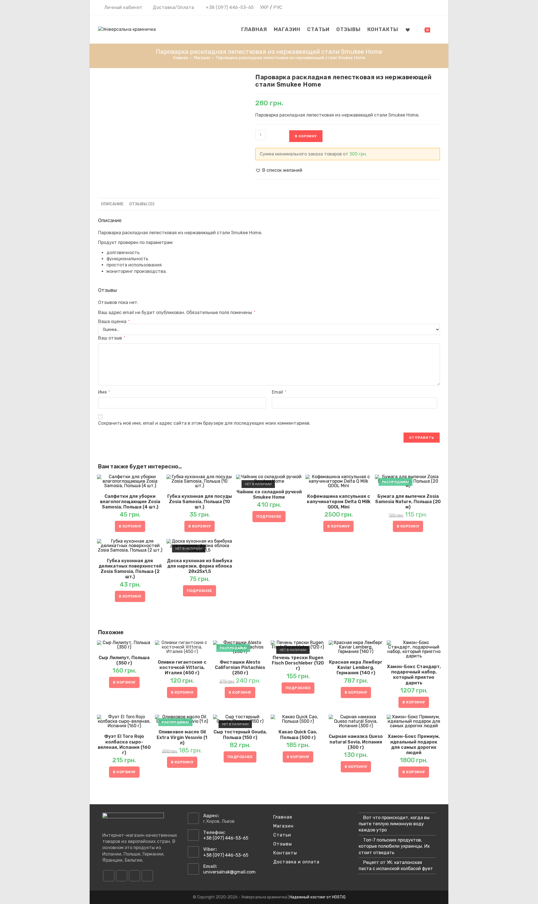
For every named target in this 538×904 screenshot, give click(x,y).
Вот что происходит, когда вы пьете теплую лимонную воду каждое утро (394, 824)
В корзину (306, 136)
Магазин (283, 826)
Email (279, 392)
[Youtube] (134, 875)
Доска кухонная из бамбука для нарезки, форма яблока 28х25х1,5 (199, 566)
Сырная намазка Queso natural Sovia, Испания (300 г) (356, 742)
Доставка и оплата (296, 862)
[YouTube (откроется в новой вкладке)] (429, 8)
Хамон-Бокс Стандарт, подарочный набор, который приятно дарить (414, 674)
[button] (278, 170)
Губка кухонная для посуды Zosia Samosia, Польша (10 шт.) (199, 502)
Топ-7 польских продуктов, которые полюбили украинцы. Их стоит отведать (394, 846)
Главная (282, 817)
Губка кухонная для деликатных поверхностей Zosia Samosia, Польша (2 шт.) (130, 569)
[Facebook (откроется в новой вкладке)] (413, 8)
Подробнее (269, 516)
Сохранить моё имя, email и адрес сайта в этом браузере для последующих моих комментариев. (204, 423)
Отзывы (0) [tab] (141, 204)
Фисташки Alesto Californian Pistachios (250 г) (240, 667)
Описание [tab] (112, 204)
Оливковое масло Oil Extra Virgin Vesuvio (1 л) (182, 737)
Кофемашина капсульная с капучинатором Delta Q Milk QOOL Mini (338, 502)
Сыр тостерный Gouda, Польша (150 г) (240, 734)
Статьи (282, 835)
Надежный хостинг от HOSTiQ (317, 897)
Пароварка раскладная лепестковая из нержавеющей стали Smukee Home (290, 57)
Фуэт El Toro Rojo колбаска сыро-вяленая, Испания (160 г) (124, 744)
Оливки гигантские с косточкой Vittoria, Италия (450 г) (182, 667)
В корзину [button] (130, 526)
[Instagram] (121, 875)
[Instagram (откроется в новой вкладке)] (421, 8)
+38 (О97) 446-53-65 (230, 7)
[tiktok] (147, 875)
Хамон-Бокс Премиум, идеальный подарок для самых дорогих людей (414, 744)
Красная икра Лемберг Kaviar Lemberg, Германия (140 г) (355, 667)
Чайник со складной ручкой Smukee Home (269, 494)
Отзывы (282, 844)
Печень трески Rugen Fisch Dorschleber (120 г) (298, 663)
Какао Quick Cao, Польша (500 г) (298, 734)
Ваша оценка (113, 321)
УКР (264, 7)
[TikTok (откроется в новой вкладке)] (436, 8)
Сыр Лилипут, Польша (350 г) (124, 660)
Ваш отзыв (111, 338)
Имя (104, 392)
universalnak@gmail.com (229, 872)
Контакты (285, 853)
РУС (277, 7)
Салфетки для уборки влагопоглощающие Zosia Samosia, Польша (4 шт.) (130, 502)
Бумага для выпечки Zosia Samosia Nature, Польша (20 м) (408, 502)
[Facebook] (108, 875)
